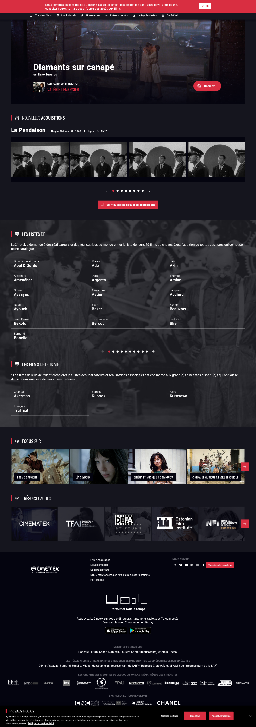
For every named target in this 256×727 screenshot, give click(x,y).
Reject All (195, 715)
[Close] (250, 716)
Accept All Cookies (221, 715)
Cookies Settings (169, 715)
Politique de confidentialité (41, 723)
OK (207, 6)
